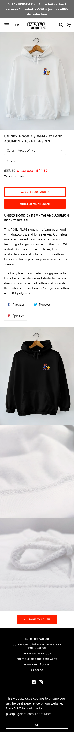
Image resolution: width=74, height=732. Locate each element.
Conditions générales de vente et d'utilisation (37, 646)
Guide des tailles (37, 639)
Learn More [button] (43, 714)
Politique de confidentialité (37, 659)
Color (10, 150)
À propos (37, 670)
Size (9, 161)
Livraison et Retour (37, 653)
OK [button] (37, 724)
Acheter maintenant (35, 203)
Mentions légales (37, 664)
